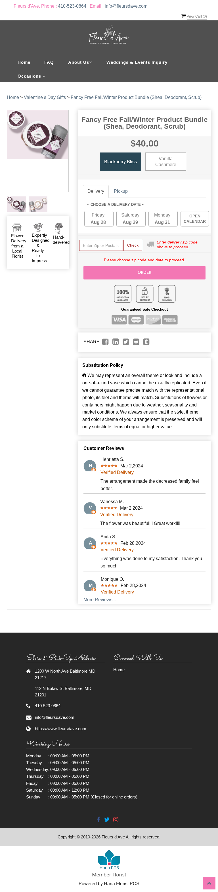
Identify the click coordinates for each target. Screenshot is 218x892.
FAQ (49, 62)
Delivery (95, 191)
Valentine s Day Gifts (45, 97)
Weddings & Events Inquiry (136, 62)
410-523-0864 (72, 6)
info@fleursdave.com (126, 6)
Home (24, 62)
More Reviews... (99, 599)
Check (133, 245)
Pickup (121, 191)
